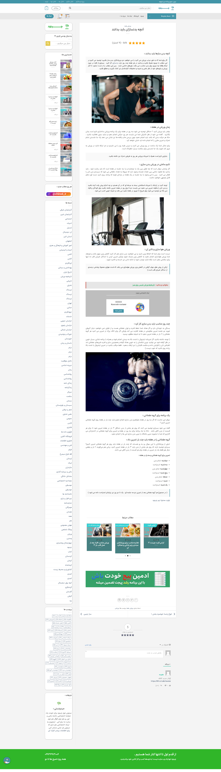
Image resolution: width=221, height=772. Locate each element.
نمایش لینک (118, 311)
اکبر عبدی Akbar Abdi (53, 144)
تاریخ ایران (68, 272)
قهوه (53, 659)
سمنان (69, 401)
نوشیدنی (59, 667)
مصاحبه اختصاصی (64, 480)
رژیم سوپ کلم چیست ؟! (53, 122)
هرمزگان (69, 507)
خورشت (53, 638)
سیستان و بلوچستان (64, 405)
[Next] (88, 535)
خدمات (69, 316)
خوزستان (68, 338)
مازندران (68, 467)
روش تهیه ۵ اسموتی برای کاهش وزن (53, 75)
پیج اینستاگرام (80, 2)
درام (70, 347)
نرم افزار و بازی (66, 498)
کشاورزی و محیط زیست (62, 569)
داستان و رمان (66, 343)
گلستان (69, 591)
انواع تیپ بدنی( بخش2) (53, 97)
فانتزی (69, 427)
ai (69, 616)
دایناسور (67, 641)
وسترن (69, 538)
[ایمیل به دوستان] (128, 600)
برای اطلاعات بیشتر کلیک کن (59, 730)
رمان (70, 369)
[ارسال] (70, 8)
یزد (71, 600)
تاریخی (69, 281)
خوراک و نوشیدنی (65, 334)
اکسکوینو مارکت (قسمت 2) (53, 134)
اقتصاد (67, 620)
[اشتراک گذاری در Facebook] (136, 600)
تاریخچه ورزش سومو (99, 543)
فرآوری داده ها (66, 432)
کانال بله (61, 2)
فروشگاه (136, 16)
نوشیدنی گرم (52, 670)
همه (126, 26)
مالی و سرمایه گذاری (64, 471)
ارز (55, 616)
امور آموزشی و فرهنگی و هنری (60, 245)
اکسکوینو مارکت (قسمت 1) (53, 156)
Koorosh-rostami (118, 304)
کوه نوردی (66, 685)
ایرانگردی (68, 263)
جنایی (69, 307)
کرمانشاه (68, 565)
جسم (68, 634)
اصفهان (69, 241)
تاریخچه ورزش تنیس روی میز (128, 544)
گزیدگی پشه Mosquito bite (53, 87)
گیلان (70, 596)
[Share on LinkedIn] (119, 600)
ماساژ (68, 663)
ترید (50, 630)
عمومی (69, 418)
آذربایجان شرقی (66, 210)
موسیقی (68, 485)
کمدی (69, 574)
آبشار (62, 616)
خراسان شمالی (66, 329)
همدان (69, 512)
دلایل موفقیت (66, 361)
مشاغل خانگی (66, 476)
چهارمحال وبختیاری (64, 543)
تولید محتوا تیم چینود (161, 500)
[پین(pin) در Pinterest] (123, 600)
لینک (70, 463)
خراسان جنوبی (66, 321)
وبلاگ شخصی (66, 529)
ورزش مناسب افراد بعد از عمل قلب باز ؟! (156, 544)
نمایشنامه (68, 503)
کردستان (68, 556)
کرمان (69, 560)
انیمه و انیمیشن (65, 250)
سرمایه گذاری (65, 652)
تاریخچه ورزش (66, 276)
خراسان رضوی (66, 325)
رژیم (56, 649)
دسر (55, 645)
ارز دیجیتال (67, 232)
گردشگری (68, 587)
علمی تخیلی (67, 414)
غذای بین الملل (64, 659)
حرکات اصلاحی (65, 638)
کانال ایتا (53, 2)
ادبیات (69, 223)
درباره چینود (66, 645)
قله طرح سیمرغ (66, 454)
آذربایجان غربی (66, 214)
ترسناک (69, 290)
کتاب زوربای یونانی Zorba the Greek (53, 63)
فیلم (70, 449)
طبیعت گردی (54, 656)
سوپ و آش (66, 656)
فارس (70, 423)
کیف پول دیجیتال (65, 583)
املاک (59, 620)
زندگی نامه (68, 383)
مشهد (60, 663)
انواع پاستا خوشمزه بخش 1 (161, 614)
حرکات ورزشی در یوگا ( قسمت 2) (53, 169)
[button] (46, 8)
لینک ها (129, 16)
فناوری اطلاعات (66, 440)
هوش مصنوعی (66, 525)
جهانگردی (68, 312)
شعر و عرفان (67, 409)
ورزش (129, 26)
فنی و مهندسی (66, 445)
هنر (70, 520)
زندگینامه (68, 387)
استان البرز (68, 236)
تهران (70, 303)
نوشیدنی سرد (65, 670)
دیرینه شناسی (66, 365)
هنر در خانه (59, 674)
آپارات (46, 2)
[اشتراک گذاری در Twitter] (132, 600)
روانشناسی (68, 374)
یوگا (57, 685)
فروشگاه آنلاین (66, 436)
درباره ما (123, 16)
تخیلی (69, 285)
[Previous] (166, 535)
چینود (142, 16)
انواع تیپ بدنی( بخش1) (53, 109)
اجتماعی (68, 219)
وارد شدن (88, 645)
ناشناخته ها (67, 494)
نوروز (68, 667)
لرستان (69, 458)
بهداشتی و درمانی (65, 267)
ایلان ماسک (58, 623)
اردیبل (69, 227)
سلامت (69, 396)
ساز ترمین (87, 614)
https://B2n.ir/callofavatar (161, 681)
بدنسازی (115, 63)
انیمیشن (50, 620)
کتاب (70, 551)
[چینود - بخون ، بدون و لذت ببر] (166, 8)
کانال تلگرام (69, 2)
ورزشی (117, 608)
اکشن (70, 254)
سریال (69, 392)
